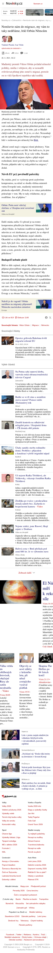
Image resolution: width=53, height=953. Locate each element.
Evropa (4, 310)
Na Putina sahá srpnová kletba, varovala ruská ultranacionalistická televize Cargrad (31, 374)
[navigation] (3, 4)
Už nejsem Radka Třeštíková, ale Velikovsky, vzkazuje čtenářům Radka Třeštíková (33, 478)
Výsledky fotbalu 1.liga (11, 837)
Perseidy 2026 (19, 891)
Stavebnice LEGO (12, 916)
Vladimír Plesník (8, 45)
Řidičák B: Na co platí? (37, 872)
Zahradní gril (21, 908)
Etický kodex (27, 937)
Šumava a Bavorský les (11, 869)
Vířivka (31, 908)
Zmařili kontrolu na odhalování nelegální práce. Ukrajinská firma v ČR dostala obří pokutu (30, 425)
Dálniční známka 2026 (37, 865)
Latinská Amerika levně (11, 876)
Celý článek (47, 646)
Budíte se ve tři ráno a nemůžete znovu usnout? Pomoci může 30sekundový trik (30, 399)
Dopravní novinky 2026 (37, 869)
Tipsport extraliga (9, 841)
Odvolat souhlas (15, 940)
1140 (26, 53)
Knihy (17, 484)
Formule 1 (6, 848)
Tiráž (43, 934)
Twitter (19, 934)
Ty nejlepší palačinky (36, 834)
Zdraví (17, 406)
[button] (26, 94)
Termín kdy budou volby (11, 817)
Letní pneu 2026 (34, 861)
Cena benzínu (32, 891)
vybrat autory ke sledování (11, 48)
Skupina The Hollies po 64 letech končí (45, 670)
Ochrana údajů (40, 937)
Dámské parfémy (28, 916)
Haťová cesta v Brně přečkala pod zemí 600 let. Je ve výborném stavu (31, 550)
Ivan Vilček (19, 45)
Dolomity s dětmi (9, 879)
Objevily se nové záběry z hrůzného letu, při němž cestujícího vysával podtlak (25, 676)
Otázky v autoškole (35, 876)
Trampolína (43, 899)
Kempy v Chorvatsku (10, 861)
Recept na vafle (34, 848)
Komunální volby (9, 824)
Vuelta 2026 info (34, 806)
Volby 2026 (6, 806)
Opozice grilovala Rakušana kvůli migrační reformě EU (31, 339)
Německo (45, 325)
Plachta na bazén (30, 899)
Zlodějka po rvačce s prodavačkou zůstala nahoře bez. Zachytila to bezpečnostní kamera (31, 503)
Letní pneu (41, 916)
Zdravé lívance (34, 841)
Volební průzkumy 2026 (11, 810)
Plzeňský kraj (20, 431)
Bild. (36, 140)
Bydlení (18, 457)
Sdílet (16, 53)
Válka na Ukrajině (8, 214)
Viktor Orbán (24, 325)
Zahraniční (19, 381)
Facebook (10, 934)
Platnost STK (33, 879)
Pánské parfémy (25, 925)
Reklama (27, 934)
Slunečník (10, 903)
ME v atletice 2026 (9, 845)
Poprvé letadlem (8, 865)
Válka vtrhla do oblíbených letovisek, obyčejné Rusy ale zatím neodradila (6, 676)
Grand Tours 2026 (35, 824)
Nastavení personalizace (34, 940)
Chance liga (7, 834)
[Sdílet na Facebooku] (46, 317)
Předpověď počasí (38, 886)
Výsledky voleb (8, 813)
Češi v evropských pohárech (25, 895)
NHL (4, 852)
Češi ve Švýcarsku (9, 872)
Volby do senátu (8, 821)
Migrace (35, 325)
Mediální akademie (12, 937)
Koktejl (17, 510)
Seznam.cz (37, 4)
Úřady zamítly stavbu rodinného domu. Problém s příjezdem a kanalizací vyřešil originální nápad (32, 450)
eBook (7, 53)
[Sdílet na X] (50, 317)
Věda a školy (20, 555)
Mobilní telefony (35, 912)
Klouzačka (20, 903)
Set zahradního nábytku (35, 903)
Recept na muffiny (35, 837)
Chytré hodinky (37, 921)
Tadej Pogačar (34, 817)
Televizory (24, 921)
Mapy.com (24, 886)
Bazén (18, 899)
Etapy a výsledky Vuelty (37, 810)
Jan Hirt (31, 813)
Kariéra (36, 934)
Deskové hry (13, 921)
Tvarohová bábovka (36, 845)
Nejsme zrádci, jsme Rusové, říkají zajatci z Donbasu (31, 527)
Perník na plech (34, 852)
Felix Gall (32, 821)
